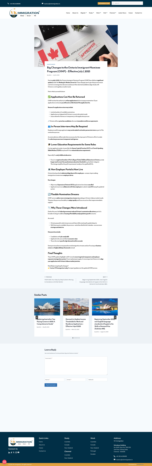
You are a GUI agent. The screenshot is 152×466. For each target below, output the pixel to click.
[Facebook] (12, 453)
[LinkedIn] (9, 453)
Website (91, 379)
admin (49, 75)
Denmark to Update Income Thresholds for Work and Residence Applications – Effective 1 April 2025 (76, 322)
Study (91, 13)
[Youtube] (19, 453)
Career (131, 13)
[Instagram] (16, 453)
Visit (104, 13)
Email (69, 379)
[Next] (115, 317)
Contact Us (138, 13)
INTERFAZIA (140, 464)
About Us (75, 13)
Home (68, 13)
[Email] (4, 462)
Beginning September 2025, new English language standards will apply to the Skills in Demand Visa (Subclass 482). (93, 280)
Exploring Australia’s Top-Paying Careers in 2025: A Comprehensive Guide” (46, 321)
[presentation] (47, 306)
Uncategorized (51, 64)
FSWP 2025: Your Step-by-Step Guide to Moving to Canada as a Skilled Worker (59, 279)
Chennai (112, 13)
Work (98, 13)
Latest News (122, 13)
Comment (48, 358)
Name (47, 379)
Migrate (83, 13)
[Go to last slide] (37, 317)
